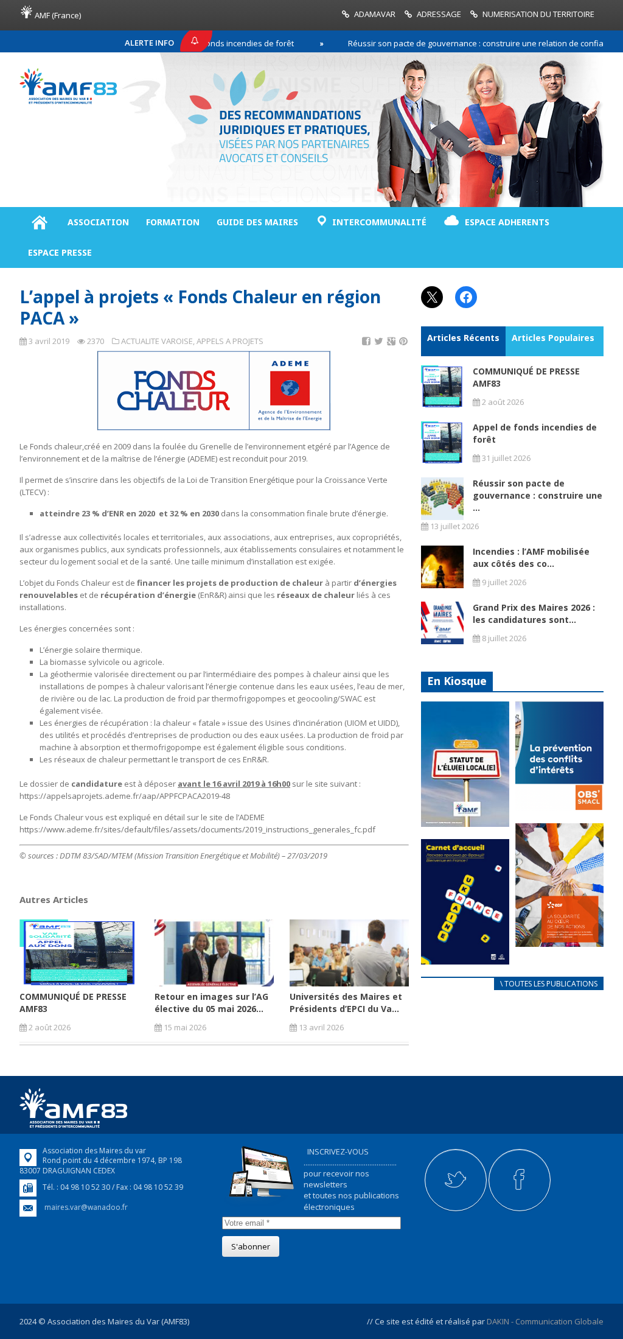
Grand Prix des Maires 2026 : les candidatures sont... (534, 613)
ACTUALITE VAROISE (157, 341)
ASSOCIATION (98, 222)
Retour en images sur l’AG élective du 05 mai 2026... (211, 1002)
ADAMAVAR (374, 14)
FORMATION (173, 222)
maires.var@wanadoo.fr (86, 1207)
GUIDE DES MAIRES (257, 222)
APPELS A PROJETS (230, 341)
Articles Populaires (553, 337)
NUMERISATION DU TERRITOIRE (538, 14)
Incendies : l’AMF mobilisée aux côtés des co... (531, 557)
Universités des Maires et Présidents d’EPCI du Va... (346, 1002)
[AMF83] (68, 101)
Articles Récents (463, 337)
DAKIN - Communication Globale (545, 1321)
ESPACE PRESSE (60, 252)
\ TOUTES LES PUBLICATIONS (548, 984)
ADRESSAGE (439, 14)
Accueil (39, 222)
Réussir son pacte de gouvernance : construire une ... (537, 495)
